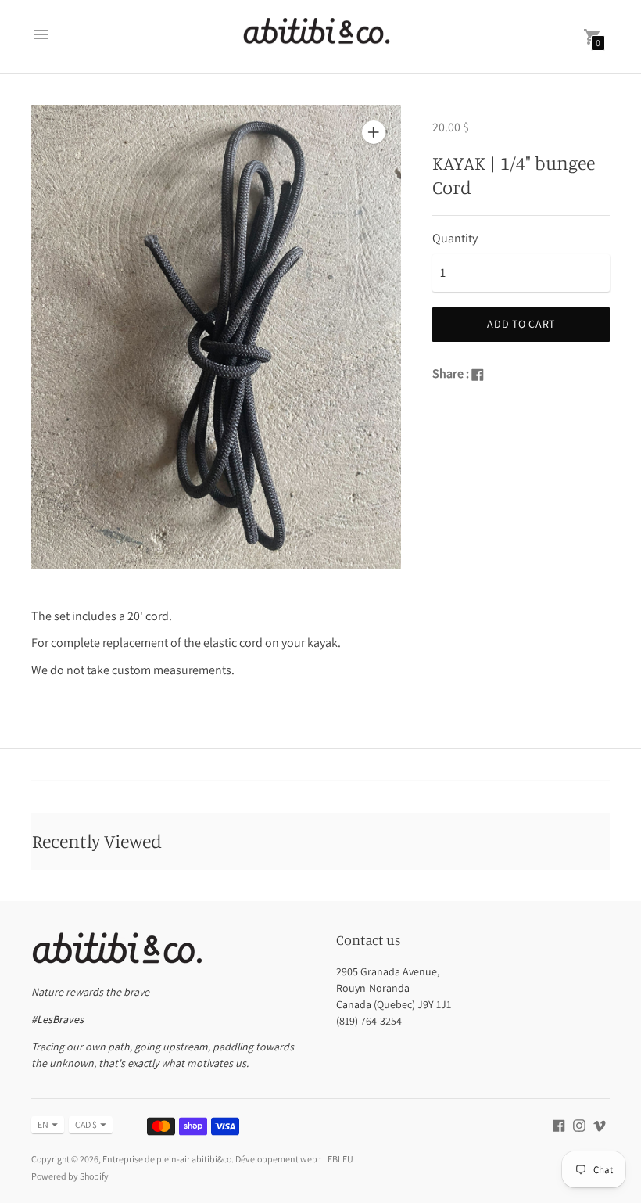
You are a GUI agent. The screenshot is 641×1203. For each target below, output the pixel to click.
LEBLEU (338, 1159)
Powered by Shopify (70, 1176)
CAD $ (86, 1124)
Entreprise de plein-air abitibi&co (166, 1159)
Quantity (455, 239)
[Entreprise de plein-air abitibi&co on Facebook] (559, 1124)
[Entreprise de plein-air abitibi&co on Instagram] (579, 1124)
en (43, 1124)
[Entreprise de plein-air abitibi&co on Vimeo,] (599, 1124)
